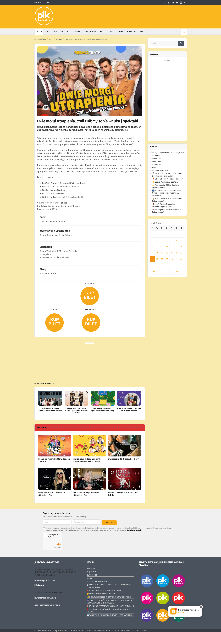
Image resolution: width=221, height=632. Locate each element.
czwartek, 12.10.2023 (50, 221)
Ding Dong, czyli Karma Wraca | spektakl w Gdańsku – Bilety (76, 410)
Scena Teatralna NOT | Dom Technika (59, 251)
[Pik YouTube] (177, 2)
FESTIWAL (76, 32)
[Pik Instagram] (181, 2)
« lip (153, 271)
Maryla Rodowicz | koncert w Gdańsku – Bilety (51, 493)
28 (172, 259)
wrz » (178, 271)
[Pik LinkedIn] (173, 2)
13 (167, 247)
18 (157, 253)
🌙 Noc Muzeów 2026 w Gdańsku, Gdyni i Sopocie (109, 597)
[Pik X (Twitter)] (165, 2)
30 (181, 259)
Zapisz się (109, 523)
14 (172, 247)
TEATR (39, 32)
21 (172, 253)
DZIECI (102, 32)
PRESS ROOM (90, 32)
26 (162, 259)
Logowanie (156, 158)
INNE (111, 32)
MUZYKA (64, 32)
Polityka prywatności (160, 170)
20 (167, 253)
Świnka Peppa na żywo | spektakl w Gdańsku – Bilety (102, 409)
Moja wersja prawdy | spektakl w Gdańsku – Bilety (50, 409)
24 (153, 259)
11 (157, 247)
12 (162, 247)
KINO (55, 32)
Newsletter (157, 164)
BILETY (143, 32)
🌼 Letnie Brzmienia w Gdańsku (165, 182)
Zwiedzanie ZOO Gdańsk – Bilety (123, 459)
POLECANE (131, 32)
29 (177, 259)
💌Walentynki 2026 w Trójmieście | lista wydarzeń (110, 615)
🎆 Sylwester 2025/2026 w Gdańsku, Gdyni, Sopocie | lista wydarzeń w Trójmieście (167, 193)
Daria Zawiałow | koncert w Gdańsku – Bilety (86, 493)
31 (152, 265)
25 (157, 259)
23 (181, 253)
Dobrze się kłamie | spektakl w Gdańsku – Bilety (129, 409)
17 (152, 253)
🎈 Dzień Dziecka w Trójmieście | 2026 (167, 179)
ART (47, 32)
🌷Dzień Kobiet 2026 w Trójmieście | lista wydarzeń (110, 606)
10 (152, 247)
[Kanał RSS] (185, 2)
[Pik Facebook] (169, 2)
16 (181, 247)
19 (162, 253)
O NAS (154, 167)
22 (177, 253)
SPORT (120, 32)
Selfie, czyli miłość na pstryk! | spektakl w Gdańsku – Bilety (87, 460)
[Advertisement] (122, 18)
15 (177, 247)
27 (167, 259)
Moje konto (156, 161)
